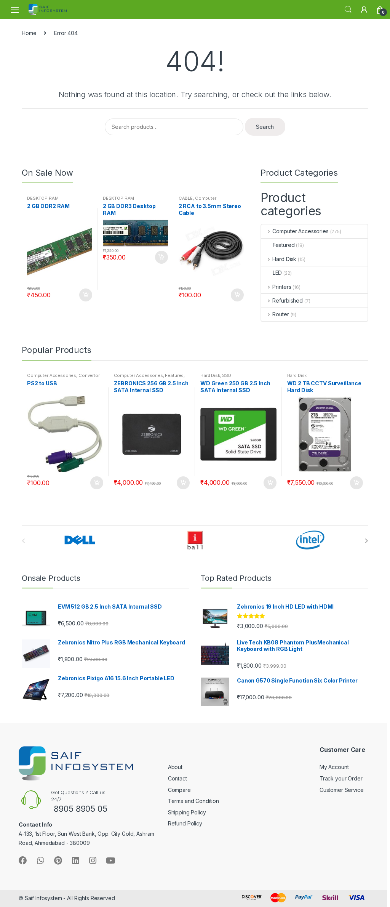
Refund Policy (185, 823)
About (175, 767)
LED (277, 272)
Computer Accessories (197, 200)
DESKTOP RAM (42, 198)
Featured (284, 245)
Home (29, 33)
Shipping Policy (187, 812)
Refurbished (287, 300)
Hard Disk (284, 259)
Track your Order (341, 778)
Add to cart (85, 294)
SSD (226, 375)
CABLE (186, 198)
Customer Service (342, 790)
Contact (177, 778)
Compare (179, 790)
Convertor (89, 375)
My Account (334, 767)
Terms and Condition (193, 801)
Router (280, 314)
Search (348, 9)
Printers (281, 287)
